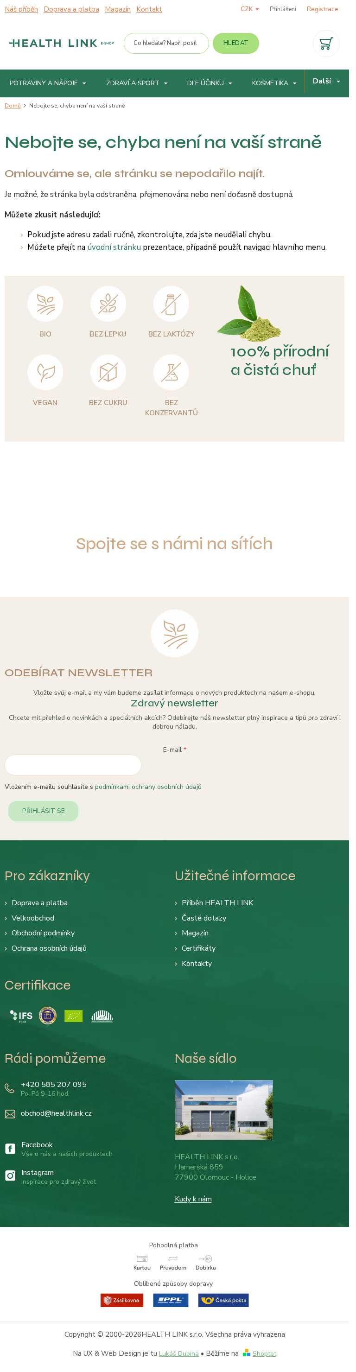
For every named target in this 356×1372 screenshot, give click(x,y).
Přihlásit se (43, 811)
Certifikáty (199, 948)
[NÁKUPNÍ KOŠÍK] (326, 43)
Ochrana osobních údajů (49, 948)
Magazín (118, 9)
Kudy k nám (193, 1199)
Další (322, 81)
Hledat (236, 43)
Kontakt (149, 9)
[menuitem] (48, 83)
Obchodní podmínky (43, 933)
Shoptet (264, 1353)
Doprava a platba (71, 9)
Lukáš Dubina (179, 1353)
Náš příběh (21, 9)
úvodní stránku (114, 247)
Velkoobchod (33, 918)
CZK (247, 9)
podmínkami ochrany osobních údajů (148, 786)
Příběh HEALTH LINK (217, 903)
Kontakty (197, 964)
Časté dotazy (204, 918)
